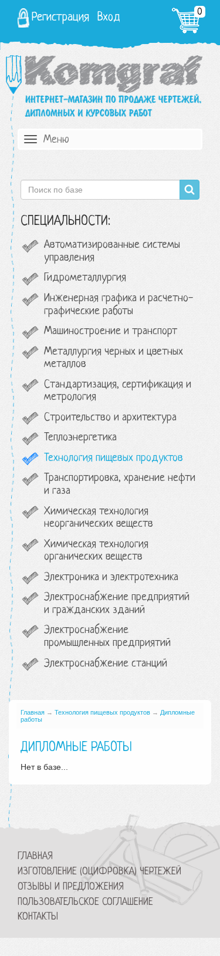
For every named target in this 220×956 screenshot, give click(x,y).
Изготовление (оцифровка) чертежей (99, 871)
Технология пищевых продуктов (113, 458)
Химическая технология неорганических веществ (98, 518)
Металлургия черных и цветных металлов (113, 358)
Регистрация (60, 17)
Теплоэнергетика (80, 438)
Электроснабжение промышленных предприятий (107, 636)
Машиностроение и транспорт (110, 331)
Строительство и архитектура (110, 418)
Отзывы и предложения (71, 887)
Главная (33, 712)
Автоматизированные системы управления (112, 251)
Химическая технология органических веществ (96, 551)
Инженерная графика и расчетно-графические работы (118, 305)
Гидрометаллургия (85, 278)
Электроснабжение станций (105, 664)
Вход (108, 17)
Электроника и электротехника (111, 577)
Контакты (38, 917)
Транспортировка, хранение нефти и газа (119, 484)
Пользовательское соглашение (85, 902)
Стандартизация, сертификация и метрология (117, 391)
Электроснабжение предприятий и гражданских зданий (116, 604)
